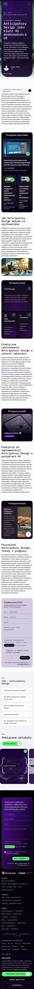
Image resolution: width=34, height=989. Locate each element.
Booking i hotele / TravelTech (17, 170)
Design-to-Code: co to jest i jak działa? (13, 770)
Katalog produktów (9, 903)
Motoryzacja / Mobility (11, 914)
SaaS (19, 903)
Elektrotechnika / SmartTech (13, 923)
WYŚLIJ (24, 657)
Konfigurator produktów (11, 900)
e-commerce (10, 372)
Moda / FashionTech (9, 920)
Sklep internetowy (12, 897)
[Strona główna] (4, 12)
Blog (9, 12)
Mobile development (9, 884)
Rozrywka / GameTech (10, 929)
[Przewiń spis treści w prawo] (29, 90)
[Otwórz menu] (28, 4)
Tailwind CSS (6, 949)
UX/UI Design (7, 887)
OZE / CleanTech (8, 926)
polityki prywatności (13, 652)
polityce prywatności (20, 969)
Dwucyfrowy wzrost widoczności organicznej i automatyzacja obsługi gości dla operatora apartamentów (17, 162)
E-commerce (23, 884)
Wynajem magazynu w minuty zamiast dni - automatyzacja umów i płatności (9, 193)
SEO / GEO (17, 887)
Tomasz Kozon (15, 67)
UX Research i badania (12, 20)
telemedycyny (5, 368)
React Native (26, 943)
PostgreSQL (15, 949)
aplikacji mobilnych (20, 362)
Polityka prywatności (10, 934)
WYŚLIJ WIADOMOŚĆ (20, 858)
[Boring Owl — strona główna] (6, 4)
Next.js (10, 943)
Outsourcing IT (8, 890)
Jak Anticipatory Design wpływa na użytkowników (12, 90)
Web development (8, 881)
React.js (17, 943)
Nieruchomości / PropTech (12, 911)
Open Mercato (6, 946)
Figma (22, 946)
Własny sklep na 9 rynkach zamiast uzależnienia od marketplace (24, 191)
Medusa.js (15, 946)
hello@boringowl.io (23, 664)
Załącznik (14, 640)
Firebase (24, 949)
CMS (3, 897)
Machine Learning (25, 383)
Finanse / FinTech (9, 917)
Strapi (4, 943)
